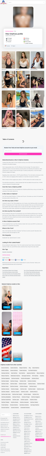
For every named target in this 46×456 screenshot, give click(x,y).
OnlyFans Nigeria (27, 394)
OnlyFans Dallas (13, 383)
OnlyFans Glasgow (24, 386)
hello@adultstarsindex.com (6, 436)
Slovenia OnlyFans (5, 407)
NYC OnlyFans (35, 375)
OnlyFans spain (16, 399)
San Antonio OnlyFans (24, 405)
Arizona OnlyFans (5, 367)
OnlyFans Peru (36, 394)
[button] (5, 260)
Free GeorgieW (5, 324)
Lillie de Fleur (5, 298)
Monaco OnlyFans (5, 375)
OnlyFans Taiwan (33, 399)
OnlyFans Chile (23, 381)
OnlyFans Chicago (14, 381)
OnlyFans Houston (5, 389)
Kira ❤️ (5, 351)
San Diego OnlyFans (35, 405)
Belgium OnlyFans (23, 367)
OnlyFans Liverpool (15, 391)
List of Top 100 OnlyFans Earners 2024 (32, 275)
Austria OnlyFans (14, 367)
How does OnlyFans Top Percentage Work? (11, 273)
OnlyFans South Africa (6, 399)
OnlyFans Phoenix (16, 397)
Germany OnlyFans (5, 373)
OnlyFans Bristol (35, 378)
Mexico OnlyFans (40, 373)
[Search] (43, 2)
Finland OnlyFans (23, 370)
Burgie (16, 351)
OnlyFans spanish (24, 399)
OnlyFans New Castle (5, 394)
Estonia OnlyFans (14, 370)
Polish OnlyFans (4, 405)
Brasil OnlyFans (36, 367)
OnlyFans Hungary (15, 389)
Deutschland (9, 252)
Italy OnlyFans (22, 373)
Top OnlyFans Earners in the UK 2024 (10, 272)
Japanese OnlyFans (31, 373)
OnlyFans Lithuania (5, 391)
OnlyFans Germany (9, 31)
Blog (30, 367)
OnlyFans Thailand (5, 402)
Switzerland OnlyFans (25, 407)
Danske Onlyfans (5, 370)
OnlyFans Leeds (40, 389)
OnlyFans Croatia (5, 383)
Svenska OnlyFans (15, 407)
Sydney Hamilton (16, 298)
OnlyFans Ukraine (14, 402)
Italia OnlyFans (14, 373)
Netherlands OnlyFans (15, 375)
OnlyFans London (24, 391)
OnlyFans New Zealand (17, 394)
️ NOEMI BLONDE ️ (16, 324)
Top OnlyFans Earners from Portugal (9, 270)
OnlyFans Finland (40, 383)
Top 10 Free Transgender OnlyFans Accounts (33, 270)
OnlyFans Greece (33, 386)
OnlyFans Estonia (31, 383)
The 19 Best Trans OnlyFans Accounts (32, 272)
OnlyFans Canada (5, 381)
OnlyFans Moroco (33, 391)
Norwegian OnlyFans (26, 375)
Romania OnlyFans (14, 405)
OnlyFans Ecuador (22, 383)
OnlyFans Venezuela (24, 402)
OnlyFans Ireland (31, 389)
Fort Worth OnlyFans (32, 370)
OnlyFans (42, 375)
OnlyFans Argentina (5, 378)
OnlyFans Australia (15, 378)
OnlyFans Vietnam (34, 402)
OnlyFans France (4, 386)
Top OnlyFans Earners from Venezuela (32, 273)
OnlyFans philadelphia (6, 397)
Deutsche (4, 252)
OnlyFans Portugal (25, 397)
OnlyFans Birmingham (25, 378)
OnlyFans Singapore (35, 397)
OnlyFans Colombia (32, 381)
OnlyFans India (23, 389)
